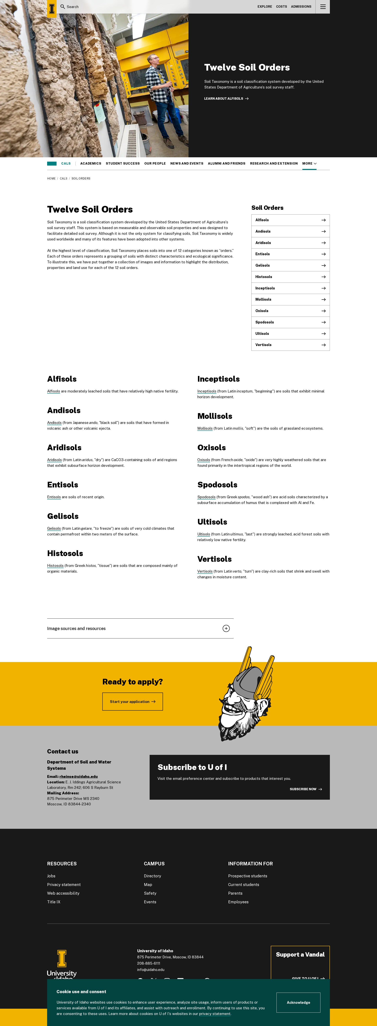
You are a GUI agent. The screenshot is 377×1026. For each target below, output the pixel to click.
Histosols (263, 277)
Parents (235, 893)
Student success (123, 163)
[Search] (62, 6)
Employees (238, 902)
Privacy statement (64, 884)
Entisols (262, 254)
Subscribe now (303, 789)
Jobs (51, 876)
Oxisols (261, 311)
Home (51, 178)
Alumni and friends (226, 163)
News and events (186, 163)
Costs (281, 6)
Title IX (53, 902)
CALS (66, 163)
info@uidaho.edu (150, 970)
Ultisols (262, 334)
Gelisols (262, 265)
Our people (155, 163)
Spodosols (264, 322)
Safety (150, 893)
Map (148, 884)
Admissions (301, 6)
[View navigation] (323, 6)
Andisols (263, 231)
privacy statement (215, 1013)
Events (150, 902)
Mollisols (263, 299)
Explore (265, 6)
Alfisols (262, 220)
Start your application (129, 701)
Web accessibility (63, 893)
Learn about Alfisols (223, 98)
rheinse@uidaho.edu (78, 776)
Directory (152, 876)
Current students (243, 884)
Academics (90, 163)
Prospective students (247, 876)
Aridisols (263, 243)
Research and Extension (274, 163)
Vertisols (263, 345)
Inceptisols (265, 288)
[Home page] (52, 9)
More (309, 163)
